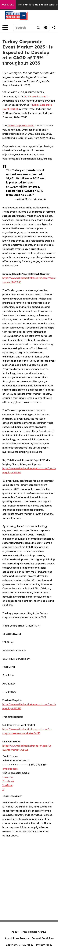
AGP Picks (8, 4)
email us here (10, 768)
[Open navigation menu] (5, 27)
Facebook (8, 781)
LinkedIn (7, 777)
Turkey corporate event (20, 125)
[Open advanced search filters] (45, 27)
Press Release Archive (34, 931)
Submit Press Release (16, 938)
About (14, 931)
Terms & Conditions (43, 938)
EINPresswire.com (35, 96)
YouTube (7, 785)
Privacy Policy (44, 944)
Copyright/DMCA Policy (19, 944)
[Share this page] (53, 27)
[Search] (38, 27)
